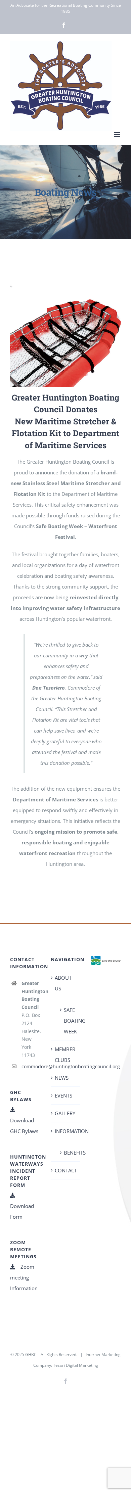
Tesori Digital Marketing (75, 1365)
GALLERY (65, 1113)
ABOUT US (63, 983)
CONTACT (66, 1170)
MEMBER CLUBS (65, 1054)
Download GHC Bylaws (24, 1125)
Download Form (22, 1211)
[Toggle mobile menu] (117, 134)
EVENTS (63, 1095)
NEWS (62, 1077)
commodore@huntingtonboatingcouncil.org (30, 1066)
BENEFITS (69, 1152)
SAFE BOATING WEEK (69, 1021)
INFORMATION (66, 1131)
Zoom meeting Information (24, 1277)
